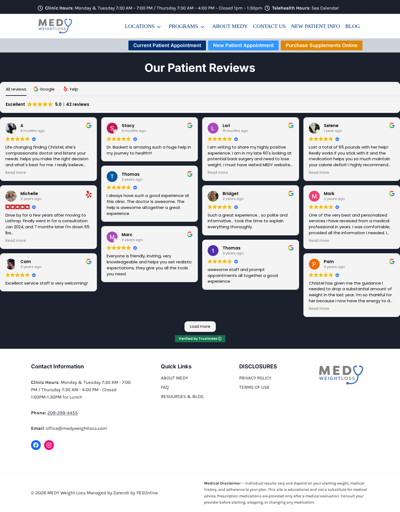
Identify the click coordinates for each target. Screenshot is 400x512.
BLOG (352, 26)
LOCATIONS (140, 26)
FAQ (165, 387)
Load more (200, 326)
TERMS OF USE (254, 387)
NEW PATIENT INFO (315, 26)
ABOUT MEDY (230, 26)
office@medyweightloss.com (76, 428)
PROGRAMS (183, 26)
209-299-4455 (62, 412)
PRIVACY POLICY (255, 378)
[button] (45, 89)
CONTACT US (269, 26)
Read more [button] (15, 172)
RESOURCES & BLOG (182, 396)
